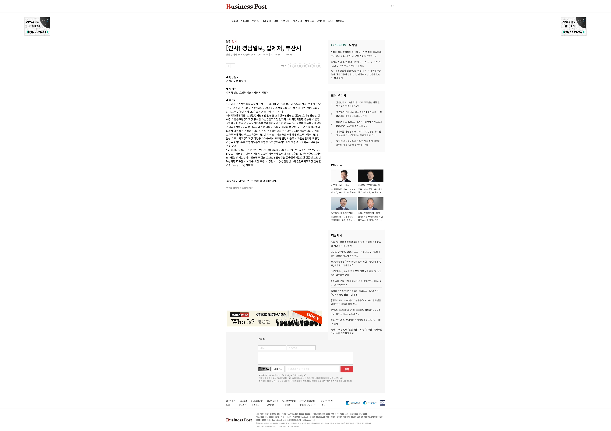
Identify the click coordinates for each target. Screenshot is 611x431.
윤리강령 (245, 401)
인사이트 (321, 20)
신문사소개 (232, 401)
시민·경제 (297, 20)
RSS (323, 404)
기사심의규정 (259, 401)
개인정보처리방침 (309, 401)
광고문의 (243, 404)
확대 (228, 66)
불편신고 (258, 404)
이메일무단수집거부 (308, 404)
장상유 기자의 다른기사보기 (239, 188)
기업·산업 (266, 20)
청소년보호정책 (290, 401)
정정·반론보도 (326, 401)
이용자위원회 (274, 401)
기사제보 (289, 404)
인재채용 (273, 404)
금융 (276, 20)
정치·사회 (309, 20)
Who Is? (255, 20)
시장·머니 (285, 20)
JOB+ (330, 20)
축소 (233, 66)
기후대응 (244, 20)
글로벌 (234, 20)
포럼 (230, 404)
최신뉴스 (340, 20)
